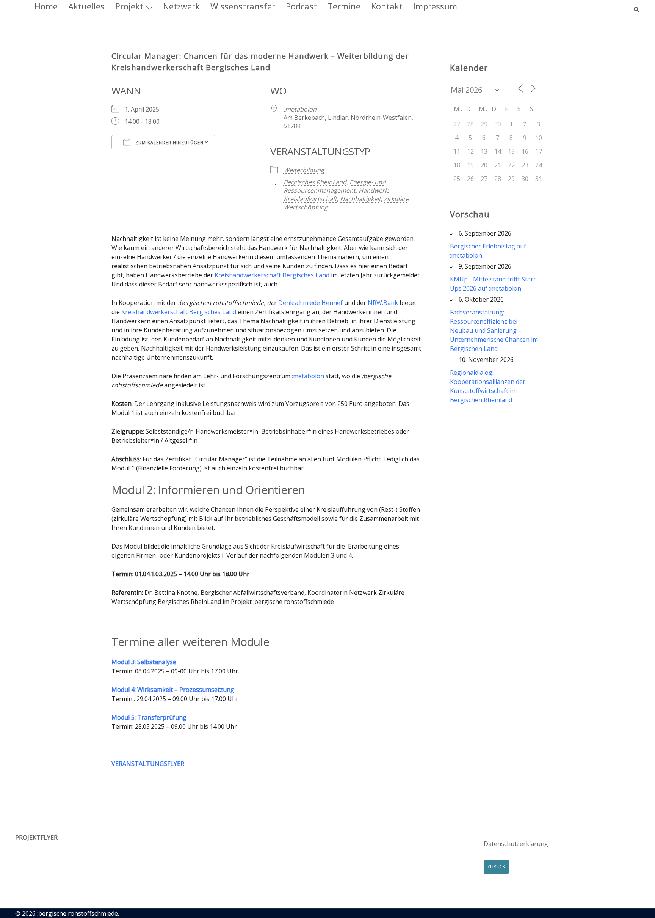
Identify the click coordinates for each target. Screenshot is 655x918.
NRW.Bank (383, 303)
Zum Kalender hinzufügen (169, 142)
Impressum (435, 6)
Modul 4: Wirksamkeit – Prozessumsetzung (172, 689)
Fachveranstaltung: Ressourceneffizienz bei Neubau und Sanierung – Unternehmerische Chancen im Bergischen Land (494, 330)
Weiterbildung (304, 170)
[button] (637, 6)
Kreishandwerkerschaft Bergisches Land (272, 275)
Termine (344, 6)
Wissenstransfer (242, 6)
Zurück (496, 866)
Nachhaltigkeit (360, 199)
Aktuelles (86, 6)
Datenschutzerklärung (516, 843)
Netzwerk (181, 6)
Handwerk (373, 190)
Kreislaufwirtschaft (310, 199)
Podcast (301, 6)
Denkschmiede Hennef (310, 303)
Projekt (129, 6)
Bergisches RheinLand (315, 182)
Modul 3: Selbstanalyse (143, 662)
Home (46, 6)
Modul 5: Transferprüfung (148, 717)
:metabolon (300, 109)
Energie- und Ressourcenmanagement (335, 186)
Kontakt (387, 6)
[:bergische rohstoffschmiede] (16, 6)
